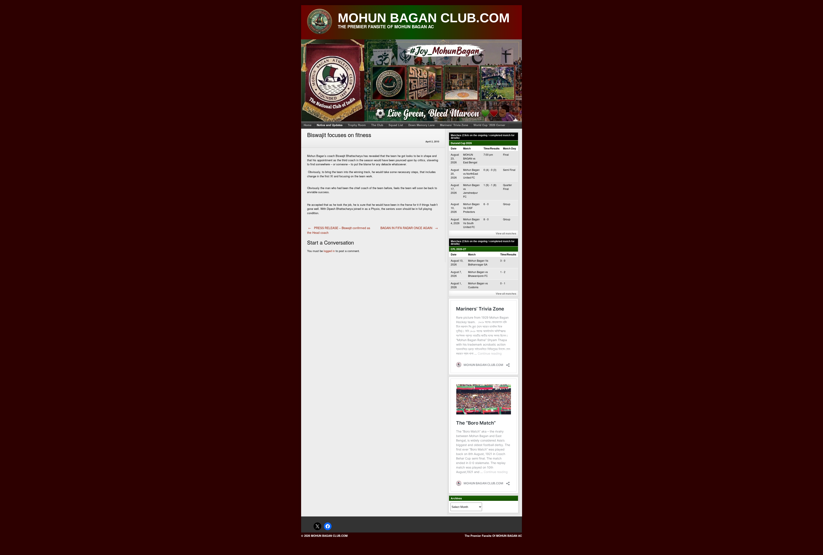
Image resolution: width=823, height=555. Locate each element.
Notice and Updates (329, 125)
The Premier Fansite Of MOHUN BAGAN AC (493, 536)
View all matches (506, 233)
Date (454, 148)
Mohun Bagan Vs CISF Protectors (471, 207)
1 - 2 (502, 272)
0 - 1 (502, 283)
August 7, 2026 (456, 274)
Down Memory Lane (421, 125)
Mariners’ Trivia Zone (454, 125)
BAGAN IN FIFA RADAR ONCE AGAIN (409, 228)
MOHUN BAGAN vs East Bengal (470, 158)
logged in (329, 251)
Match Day (509, 148)
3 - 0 (502, 260)
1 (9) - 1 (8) (490, 185)
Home (307, 125)
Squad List (396, 125)
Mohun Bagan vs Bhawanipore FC (478, 274)
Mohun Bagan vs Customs (478, 285)
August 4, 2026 (455, 221)
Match (467, 148)
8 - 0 (486, 219)
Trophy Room (357, 125)
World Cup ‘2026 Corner (489, 125)
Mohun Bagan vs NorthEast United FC (471, 173)
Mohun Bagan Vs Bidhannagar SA (478, 262)
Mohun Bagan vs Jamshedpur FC (471, 190)
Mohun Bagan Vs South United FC (471, 223)
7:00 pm (488, 154)
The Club (377, 125)
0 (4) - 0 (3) (490, 170)
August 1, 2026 (456, 285)
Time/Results (492, 148)
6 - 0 (486, 204)
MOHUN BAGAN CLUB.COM (424, 18)
